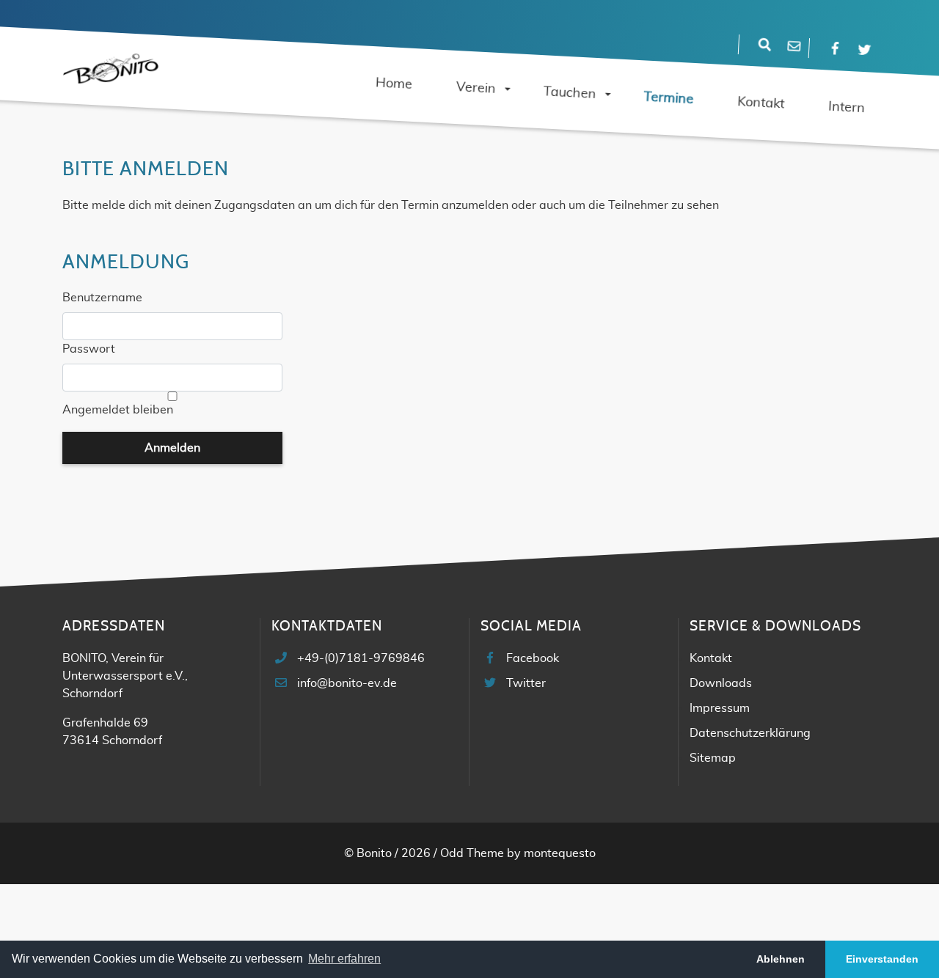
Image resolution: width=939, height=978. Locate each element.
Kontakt (711, 658)
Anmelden (172, 448)
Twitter (526, 683)
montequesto (560, 853)
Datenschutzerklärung (750, 733)
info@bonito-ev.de (347, 683)
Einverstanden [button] (882, 959)
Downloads (721, 683)
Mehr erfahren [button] (344, 958)
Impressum (720, 708)
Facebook (532, 658)
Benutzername (102, 298)
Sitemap (713, 758)
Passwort (88, 349)
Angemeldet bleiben (117, 410)
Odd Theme (472, 853)
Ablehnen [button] (780, 959)
